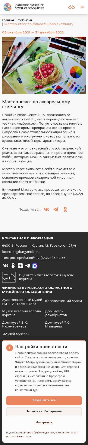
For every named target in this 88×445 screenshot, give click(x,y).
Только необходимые (44, 411)
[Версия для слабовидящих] (71, 7)
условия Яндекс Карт (18, 436)
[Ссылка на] (5, 266)
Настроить (44, 422)
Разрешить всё (44, 400)
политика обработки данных (37, 432)
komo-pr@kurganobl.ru (21, 252)
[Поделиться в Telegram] (55, 210)
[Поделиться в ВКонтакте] (46, 210)
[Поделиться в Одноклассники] (65, 210)
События (25, 20)
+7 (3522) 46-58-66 (50, 258)
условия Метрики (66, 432)
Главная (8, 20)
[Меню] (82, 7)
